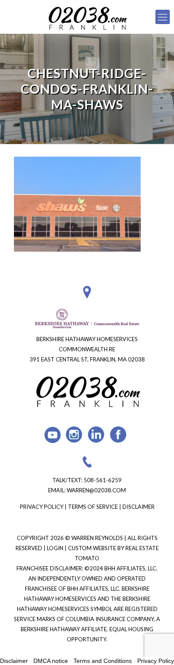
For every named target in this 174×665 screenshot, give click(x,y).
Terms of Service (93, 506)
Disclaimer (138, 506)
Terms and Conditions (102, 660)
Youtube (52, 434)
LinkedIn (96, 434)
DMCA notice (50, 660)
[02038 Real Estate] (87, 17)
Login (56, 548)
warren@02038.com (96, 490)
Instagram (74, 434)
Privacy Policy (41, 506)
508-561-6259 (103, 480)
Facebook (118, 434)
